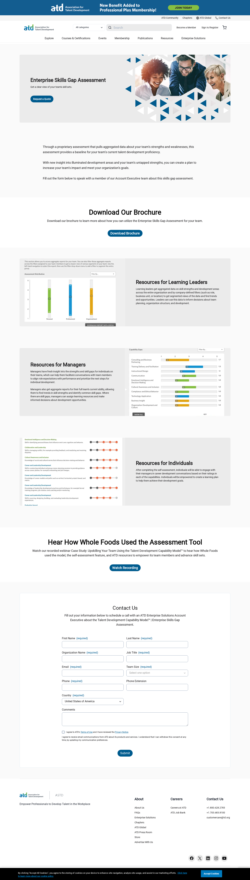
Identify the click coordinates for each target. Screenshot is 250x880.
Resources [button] (167, 38)
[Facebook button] (191, 858)
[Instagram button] (216, 858)
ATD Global (140, 827)
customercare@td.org (218, 817)
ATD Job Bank (178, 812)
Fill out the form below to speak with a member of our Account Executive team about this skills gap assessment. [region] (118, 178)
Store (137, 837)
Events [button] (102, 38)
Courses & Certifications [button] (76, 38)
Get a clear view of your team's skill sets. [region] (51, 87)
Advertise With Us (144, 842)
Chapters (139, 822)
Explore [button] (49, 38)
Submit (125, 753)
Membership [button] (122, 38)
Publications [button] (145, 38)
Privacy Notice (121, 732)
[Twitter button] (199, 858)
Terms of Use (87, 732)
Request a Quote (42, 99)
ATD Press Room (143, 832)
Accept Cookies (211, 873)
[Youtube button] (224, 858)
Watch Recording (125, 568)
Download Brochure (125, 233)
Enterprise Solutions (145, 817)
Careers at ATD (178, 807)
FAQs (137, 812)
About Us (139, 807)
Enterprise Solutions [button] (193, 38)
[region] (125, 874)
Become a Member (186, 27)
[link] (169, 18)
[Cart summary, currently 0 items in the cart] (225, 27)
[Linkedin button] (208, 858)
